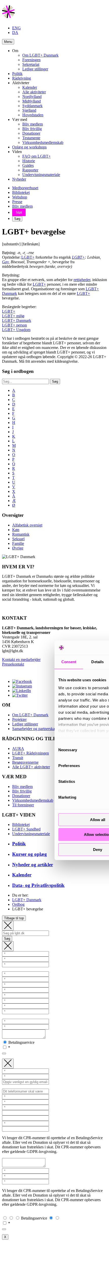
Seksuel (18, 539)
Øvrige (17, 548)
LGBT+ (27, 257)
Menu (8, 42)
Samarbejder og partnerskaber (36, 728)
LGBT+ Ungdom (16, 330)
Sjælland (29, 110)
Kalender (29, 87)
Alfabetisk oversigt (27, 525)
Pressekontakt (13, 664)
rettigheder (82, 280)
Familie (18, 543)
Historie (28, 161)
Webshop (19, 197)
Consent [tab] (69, 662)
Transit (17, 758)
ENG (16, 28)
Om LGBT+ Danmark (40, 55)
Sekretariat (30, 64)
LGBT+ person (14, 325)
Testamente (31, 138)
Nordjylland (32, 96)
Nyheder (19, 179)
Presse (17, 201)
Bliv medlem (32, 124)
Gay (5, 262)
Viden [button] (17, 151)
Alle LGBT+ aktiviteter (31, 767)
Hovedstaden (32, 115)
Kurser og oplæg (29, 854)
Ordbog (18, 904)
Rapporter (30, 170)
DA (15, 32)
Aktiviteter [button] (20, 83)
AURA (18, 748)
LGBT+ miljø (13, 316)
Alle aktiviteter (34, 92)
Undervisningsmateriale (41, 174)
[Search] (8, 926)
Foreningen (31, 60)
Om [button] (15, 50)
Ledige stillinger (35, 69)
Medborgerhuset (25, 188)
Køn (15, 530)
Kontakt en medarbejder (21, 659)
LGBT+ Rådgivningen (30, 753)
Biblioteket (21, 192)
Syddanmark (32, 106)
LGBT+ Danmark (16, 320)
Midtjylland (31, 101)
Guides (28, 165)
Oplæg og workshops (29, 147)
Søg (17, 219)
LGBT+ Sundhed (26, 829)
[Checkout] (8, 946)
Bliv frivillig (32, 129)
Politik (17, 73)
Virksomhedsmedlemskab (42, 142)
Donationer (31, 133)
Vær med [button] (19, 119)
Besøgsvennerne (25, 762)
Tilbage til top (14, 918)
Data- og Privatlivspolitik (38, 885)
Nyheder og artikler (32, 864)
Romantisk (20, 534)
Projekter (19, 719)
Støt (19, 212)
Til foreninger (23, 805)
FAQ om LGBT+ (36, 156)
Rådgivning (21, 78)
